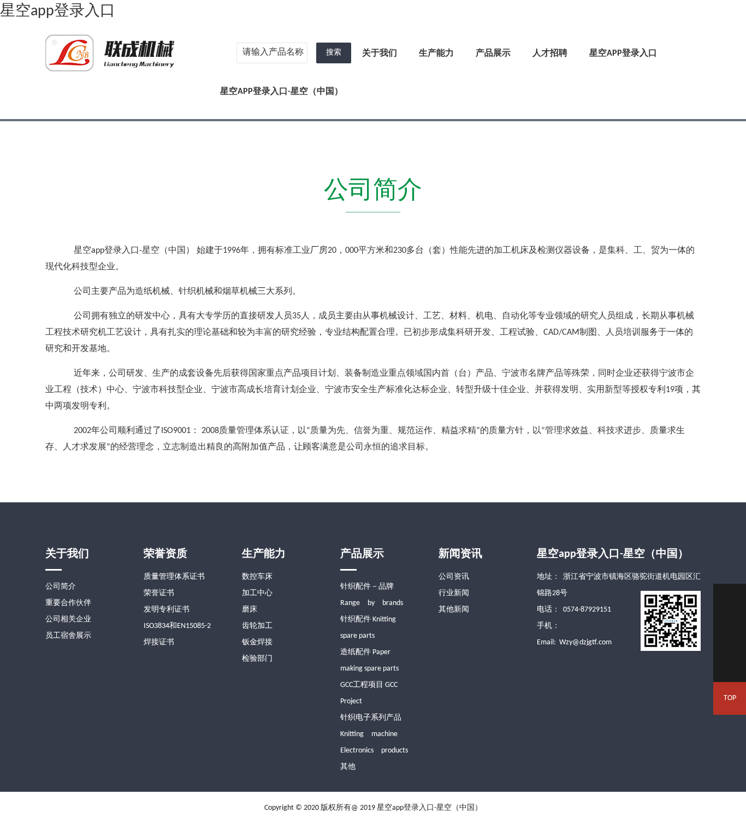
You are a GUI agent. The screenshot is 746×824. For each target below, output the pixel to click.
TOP (730, 698)
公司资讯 (454, 577)
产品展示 (493, 53)
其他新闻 (454, 610)
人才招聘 (549, 53)
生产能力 (436, 53)
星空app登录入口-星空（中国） (281, 91)
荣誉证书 (159, 593)
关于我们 (379, 53)
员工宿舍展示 (68, 636)
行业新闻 (454, 593)
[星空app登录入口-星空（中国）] (111, 52)
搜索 (333, 53)
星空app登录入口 (57, 11)
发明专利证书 (167, 610)
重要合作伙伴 (68, 603)
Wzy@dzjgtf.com (585, 642)
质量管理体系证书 (174, 577)
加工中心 (257, 593)
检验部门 (257, 659)
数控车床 (257, 577)
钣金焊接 (257, 642)
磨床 (249, 610)
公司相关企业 (68, 619)
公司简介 (60, 587)
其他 (348, 767)
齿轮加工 (257, 626)
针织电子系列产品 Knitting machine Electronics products (374, 734)
